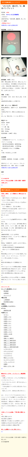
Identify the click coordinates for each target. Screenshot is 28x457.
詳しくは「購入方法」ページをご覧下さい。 (13, 116)
